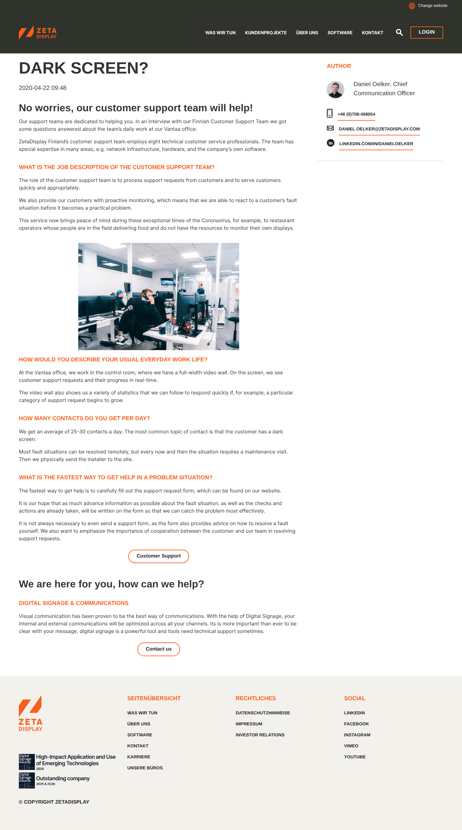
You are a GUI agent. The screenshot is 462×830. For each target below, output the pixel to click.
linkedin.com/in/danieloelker (376, 143)
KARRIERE (138, 756)
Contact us (159, 649)
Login (427, 32)
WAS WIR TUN (142, 712)
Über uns (138, 723)
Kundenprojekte (266, 33)
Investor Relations (260, 734)
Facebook (356, 723)
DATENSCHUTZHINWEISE (263, 712)
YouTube (355, 756)
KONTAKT (137, 745)
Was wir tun (220, 33)
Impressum (249, 723)
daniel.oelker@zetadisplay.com (379, 128)
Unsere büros (145, 767)
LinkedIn (354, 712)
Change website (433, 5)
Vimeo (351, 745)
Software (139, 734)
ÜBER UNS (307, 33)
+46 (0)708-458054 (356, 114)
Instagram (357, 734)
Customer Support (159, 556)
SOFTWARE (339, 33)
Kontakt (372, 33)
